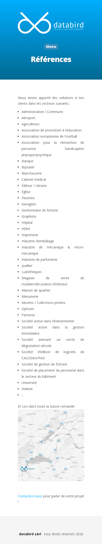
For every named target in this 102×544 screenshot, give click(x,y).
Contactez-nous (30, 496)
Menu (51, 46)
